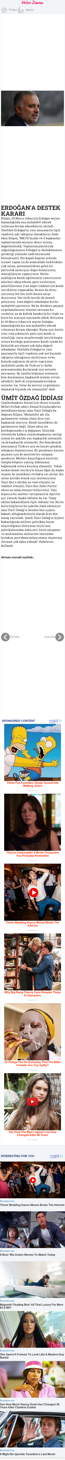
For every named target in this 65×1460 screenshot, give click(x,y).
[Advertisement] (32, 50)
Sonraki (49, 637)
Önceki (15, 637)
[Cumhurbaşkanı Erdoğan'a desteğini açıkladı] (32, 108)
